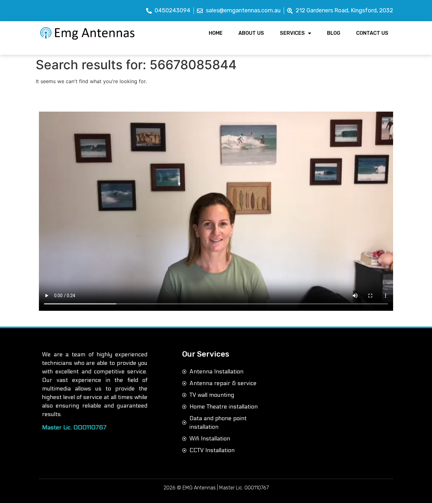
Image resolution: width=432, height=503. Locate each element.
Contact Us (372, 33)
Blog (333, 33)
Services (292, 33)
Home (216, 33)
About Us (251, 33)
